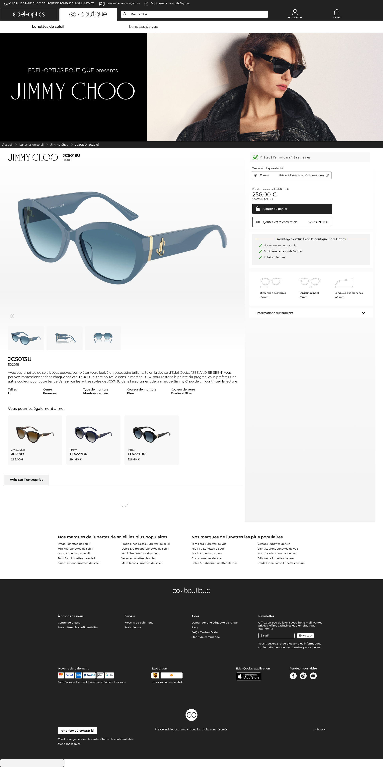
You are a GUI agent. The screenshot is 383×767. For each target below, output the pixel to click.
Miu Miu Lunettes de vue (208, 548)
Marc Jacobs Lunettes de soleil (141, 563)
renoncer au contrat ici (77, 730)
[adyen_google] (109, 675)
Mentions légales (69, 743)
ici (280, 643)
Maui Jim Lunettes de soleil (139, 553)
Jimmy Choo (59, 144)
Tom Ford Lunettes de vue (209, 543)
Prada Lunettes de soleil (74, 543)
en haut (318, 729)
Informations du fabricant (275, 313)
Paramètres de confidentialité (78, 627)
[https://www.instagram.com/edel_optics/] (303, 676)
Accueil (7, 144)
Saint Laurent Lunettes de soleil (79, 563)
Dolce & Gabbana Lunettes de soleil (145, 548)
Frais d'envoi (133, 627)
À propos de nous (70, 616)
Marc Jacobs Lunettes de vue (277, 553)
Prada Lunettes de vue (207, 553)
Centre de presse (69, 622)
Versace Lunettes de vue (274, 543)
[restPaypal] (89, 675)
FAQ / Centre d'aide (205, 632)
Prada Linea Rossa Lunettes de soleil (146, 543)
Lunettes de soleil (31, 144)
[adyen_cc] (61, 675)
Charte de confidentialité (116, 739)
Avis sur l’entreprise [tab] (26, 480)
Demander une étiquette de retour (215, 622)
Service (130, 616)
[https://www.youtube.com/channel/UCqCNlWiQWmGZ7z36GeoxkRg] (313, 676)
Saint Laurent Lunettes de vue (278, 548)
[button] (28, 14)
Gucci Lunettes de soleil (74, 553)
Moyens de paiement (139, 622)
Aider (195, 616)
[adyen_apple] (100, 675)
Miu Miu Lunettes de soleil (75, 548)
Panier (336, 17)
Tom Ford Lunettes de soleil (76, 558)
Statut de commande (206, 637)
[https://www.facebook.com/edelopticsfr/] (293, 676)
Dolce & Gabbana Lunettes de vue (214, 563)
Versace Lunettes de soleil (138, 558)
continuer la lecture (221, 381)
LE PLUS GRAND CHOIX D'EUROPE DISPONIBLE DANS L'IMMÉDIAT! (53, 3)
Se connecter (294, 17)
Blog (195, 627)
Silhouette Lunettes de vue (276, 558)
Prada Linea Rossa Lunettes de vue (281, 563)
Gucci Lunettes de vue (206, 558)
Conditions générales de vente (78, 739)
